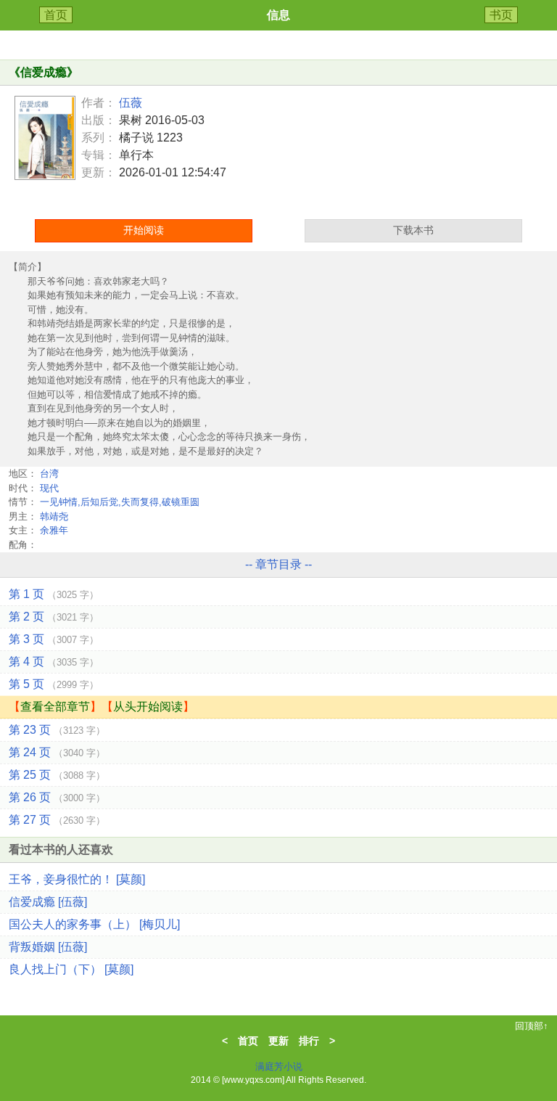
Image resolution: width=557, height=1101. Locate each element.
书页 (501, 15)
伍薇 (130, 103)
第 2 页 (54, 616)
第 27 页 (57, 820)
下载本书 (413, 230)
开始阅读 (143, 230)
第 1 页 (54, 594)
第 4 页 (54, 661)
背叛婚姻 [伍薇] (48, 947)
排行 (309, 1041)
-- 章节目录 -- (278, 564)
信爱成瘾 (43, 72)
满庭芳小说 (278, 1066)
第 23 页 (57, 730)
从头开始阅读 (148, 706)
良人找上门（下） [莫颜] (71, 969)
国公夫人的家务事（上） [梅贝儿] (94, 924)
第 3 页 (54, 639)
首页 (55, 15)
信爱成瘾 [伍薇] (48, 902)
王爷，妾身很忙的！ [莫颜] (77, 879)
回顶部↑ (531, 1025)
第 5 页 (54, 684)
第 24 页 (57, 752)
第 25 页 (57, 775)
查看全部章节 (55, 706)
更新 (278, 1041)
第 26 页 (57, 797)
